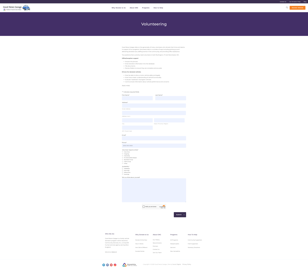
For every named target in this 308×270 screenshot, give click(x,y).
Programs (146, 8)
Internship (127, 155)
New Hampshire (175, 251)
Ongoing (126, 153)
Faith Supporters (193, 244)
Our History (156, 240)
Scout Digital (177, 264)
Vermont (172, 247)
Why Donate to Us (119, 8)
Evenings (126, 174)
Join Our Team (157, 252)
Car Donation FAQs (294, 1)
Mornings (126, 170)
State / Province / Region (161, 123)
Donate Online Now (141, 240)
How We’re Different (141, 247)
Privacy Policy (186, 264)
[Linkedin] (103, 265)
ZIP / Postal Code (127, 131)
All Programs (174, 240)
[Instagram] (115, 265)
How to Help (158, 8)
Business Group (128, 159)
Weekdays (127, 168)
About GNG (134, 8)
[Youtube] (111, 265)
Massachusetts (174, 244)
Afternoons (127, 172)
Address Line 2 (126, 116)
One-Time (127, 152)
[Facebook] (107, 265)
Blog (305, 1)
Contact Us (283, 1)
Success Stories (139, 251)
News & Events (157, 243)
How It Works (139, 244)
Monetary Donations (194, 247)
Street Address (126, 108)
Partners (155, 246)
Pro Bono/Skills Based (130, 157)
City (123, 123)
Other (125, 163)
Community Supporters (195, 240)
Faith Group (127, 161)
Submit (179, 214)
